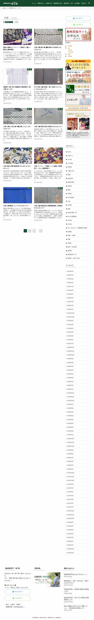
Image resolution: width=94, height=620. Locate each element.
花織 (69, 239)
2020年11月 (70, 351)
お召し (70, 152)
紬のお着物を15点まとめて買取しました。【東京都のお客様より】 (76, 608)
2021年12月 (70, 313)
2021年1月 (70, 343)
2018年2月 (70, 465)
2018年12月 (70, 438)
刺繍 (69, 174)
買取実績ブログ (8, 22)
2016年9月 (70, 522)
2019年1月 (70, 434)
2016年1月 (70, 545)
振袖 (69, 54)
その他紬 (70, 163)
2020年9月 (70, 358)
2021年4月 (70, 332)
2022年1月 (70, 309)
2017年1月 (70, 507)
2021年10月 (70, 317)
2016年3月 (70, 537)
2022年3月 (70, 301)
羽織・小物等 (71, 235)
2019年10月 (70, 400)
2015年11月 (70, 552)
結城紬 (70, 231)
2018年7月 (70, 457)
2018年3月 (70, 461)
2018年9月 (70, 450)
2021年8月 (70, 320)
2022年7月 (70, 286)
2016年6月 (70, 526)
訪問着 (70, 46)
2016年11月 (70, 514)
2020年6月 (70, 370)
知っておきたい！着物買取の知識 (77, 228)
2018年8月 (70, 454)
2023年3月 (70, 279)
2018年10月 (70, 446)
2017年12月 (70, 473)
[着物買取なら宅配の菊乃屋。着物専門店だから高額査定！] (10, 3)
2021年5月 (70, 328)
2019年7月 (70, 412)
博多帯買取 (71, 182)
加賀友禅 (70, 178)
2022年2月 (70, 305)
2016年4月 (70, 533)
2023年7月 (70, 275)
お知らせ (70, 155)
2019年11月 (70, 396)
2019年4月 (70, 423)
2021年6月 (70, 324)
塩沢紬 (70, 186)
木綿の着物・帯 (72, 212)
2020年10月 (70, 355)
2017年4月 (70, 495)
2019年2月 (70, 431)
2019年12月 (70, 393)
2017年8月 (70, 484)
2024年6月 (70, 271)
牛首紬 (70, 220)
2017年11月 (70, 476)
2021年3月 (70, 336)
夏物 (69, 190)
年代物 (70, 205)
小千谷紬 (70, 52)
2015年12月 (70, 549)
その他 (70, 159)
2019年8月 (70, 408)
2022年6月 (70, 290)
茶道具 (70, 243)
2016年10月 (70, 518)
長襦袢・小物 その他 (74, 258)
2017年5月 (70, 492)
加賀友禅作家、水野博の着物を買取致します (76, 591)
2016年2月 (70, 541)
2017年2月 (70, 503)
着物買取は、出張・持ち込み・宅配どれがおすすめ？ (76, 583)
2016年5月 (70, 530)
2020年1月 (70, 389)
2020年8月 (70, 362)
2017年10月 (70, 480)
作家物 (70, 56)
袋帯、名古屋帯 (72, 247)
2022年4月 (70, 298)
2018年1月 (70, 469)
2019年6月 (70, 415)
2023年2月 (70, 282)
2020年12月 (70, 347)
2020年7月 (70, 366)
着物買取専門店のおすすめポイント (75, 575)
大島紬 (70, 50)
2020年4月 (70, 377)
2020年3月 (70, 381)
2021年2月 (70, 339)
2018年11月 (70, 442)
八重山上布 (71, 171)
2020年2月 (70, 385)
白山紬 (70, 224)
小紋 (69, 201)
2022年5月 (70, 294)
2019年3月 (70, 427)
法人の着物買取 (72, 216)
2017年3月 (70, 499)
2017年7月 (70, 488)
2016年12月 (70, 511)
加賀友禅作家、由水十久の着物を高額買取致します (76, 600)
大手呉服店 (71, 197)
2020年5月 (70, 374)
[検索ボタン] (89, 3)
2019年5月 (70, 419)
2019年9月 (70, 404)
